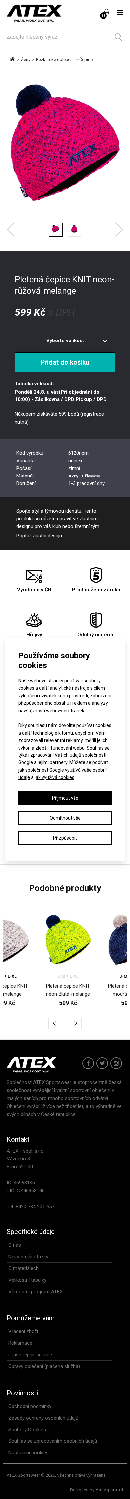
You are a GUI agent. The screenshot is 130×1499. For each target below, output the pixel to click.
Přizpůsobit (65, 838)
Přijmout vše (65, 798)
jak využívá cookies (54, 777)
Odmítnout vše (65, 818)
